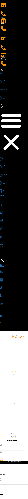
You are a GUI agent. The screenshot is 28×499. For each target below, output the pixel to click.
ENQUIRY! (14, 371)
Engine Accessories (2, 98)
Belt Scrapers (1, 220)
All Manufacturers (16, 334)
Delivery (1, 191)
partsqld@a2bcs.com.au (3, 17)
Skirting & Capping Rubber (3, 87)
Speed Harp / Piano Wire (3, 79)
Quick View (14, 374)
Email (0, 448)
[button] (11, 132)
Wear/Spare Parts (3, 71)
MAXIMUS (20, 334)
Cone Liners (1, 75)
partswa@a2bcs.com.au (3, 32)
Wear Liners (1, 273)
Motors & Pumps (2, 88)
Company (1, 451)
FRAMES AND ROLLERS (14, 433)
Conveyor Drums (2, 169)
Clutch (1, 97)
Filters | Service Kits (2, 177)
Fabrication (1, 185)
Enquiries (1, 200)
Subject (1, 480)
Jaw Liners (1, 74)
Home (1, 199)
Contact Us (1, 253)
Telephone (1, 447)
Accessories (1, 81)
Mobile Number (2, 482)
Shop (1, 189)
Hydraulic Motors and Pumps (3, 89)
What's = (1, 491)
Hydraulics (1, 295)
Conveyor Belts (1, 219)
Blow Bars (1, 73)
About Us (1, 193)
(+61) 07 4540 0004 (2, 16)
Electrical (1, 95)
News (1, 192)
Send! (1, 494)
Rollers (1, 83)
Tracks (1, 99)
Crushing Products (2, 72)
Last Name (1, 444)
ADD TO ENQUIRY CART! (14, 436)
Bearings (1, 91)
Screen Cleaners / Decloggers (3, 80)
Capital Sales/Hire (2, 190)
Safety (0, 242)
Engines (1, 96)
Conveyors (1, 82)
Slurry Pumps (1, 90)
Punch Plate (1, 211)
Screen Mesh (1, 210)
